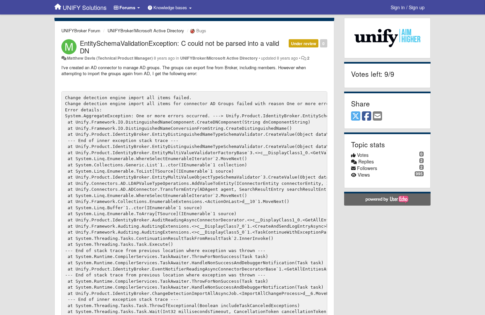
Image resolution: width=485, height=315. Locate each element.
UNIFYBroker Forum (80, 30)
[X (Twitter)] (355, 116)
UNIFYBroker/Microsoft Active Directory (146, 30)
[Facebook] (366, 116)
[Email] (377, 116)
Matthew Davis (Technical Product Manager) (110, 58)
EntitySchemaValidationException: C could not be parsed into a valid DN (179, 46)
